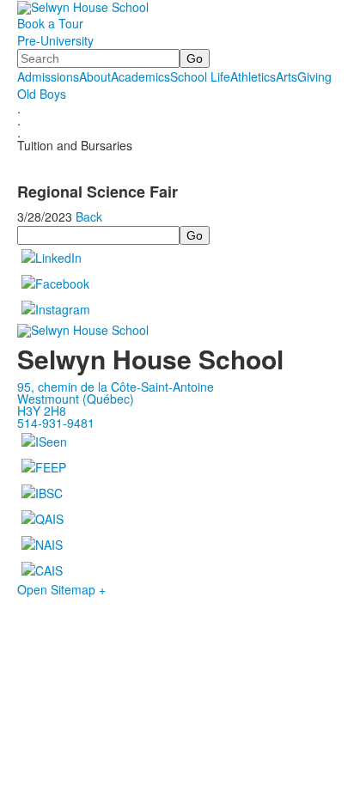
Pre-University (55, 40)
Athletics (253, 76)
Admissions (48, 76)
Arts (286, 76)
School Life (200, 76)
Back (89, 216)
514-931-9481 (56, 422)
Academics (140, 76)
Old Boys (41, 93)
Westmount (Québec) (75, 398)
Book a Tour (50, 23)
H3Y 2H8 (41, 410)
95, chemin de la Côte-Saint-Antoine (115, 386)
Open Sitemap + (61, 589)
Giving (314, 76)
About (95, 76)
